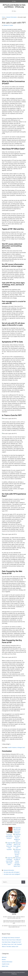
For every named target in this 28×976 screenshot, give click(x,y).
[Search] (23, 882)
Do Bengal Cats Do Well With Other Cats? (9, 862)
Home (3, 17)
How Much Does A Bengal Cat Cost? (17, 838)
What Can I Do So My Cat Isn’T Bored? (17, 853)
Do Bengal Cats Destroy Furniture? (11, 937)
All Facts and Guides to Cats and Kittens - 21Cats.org (14, 6)
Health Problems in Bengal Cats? (16, 747)
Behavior (4, 957)
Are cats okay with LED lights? (12, 872)
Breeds (4, 959)
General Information (11, 17)
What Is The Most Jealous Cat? (10, 946)
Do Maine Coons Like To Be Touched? (9, 847)
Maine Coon (5, 966)
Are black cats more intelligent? (12, 874)
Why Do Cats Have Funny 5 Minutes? (11, 940)
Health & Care (5, 964)
